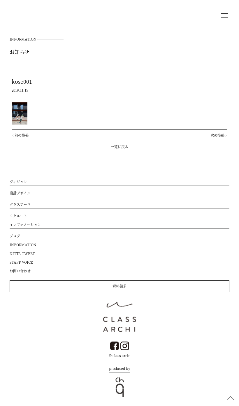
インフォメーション (25, 224)
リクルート (18, 215)
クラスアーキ (20, 204)
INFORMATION (23, 244)
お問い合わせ (20, 270)
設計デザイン (20, 192)
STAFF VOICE (21, 262)
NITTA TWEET (22, 253)
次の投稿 (217, 135)
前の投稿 (22, 135)
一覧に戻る (119, 146)
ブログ (15, 235)
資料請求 (119, 286)
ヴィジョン (18, 181)
